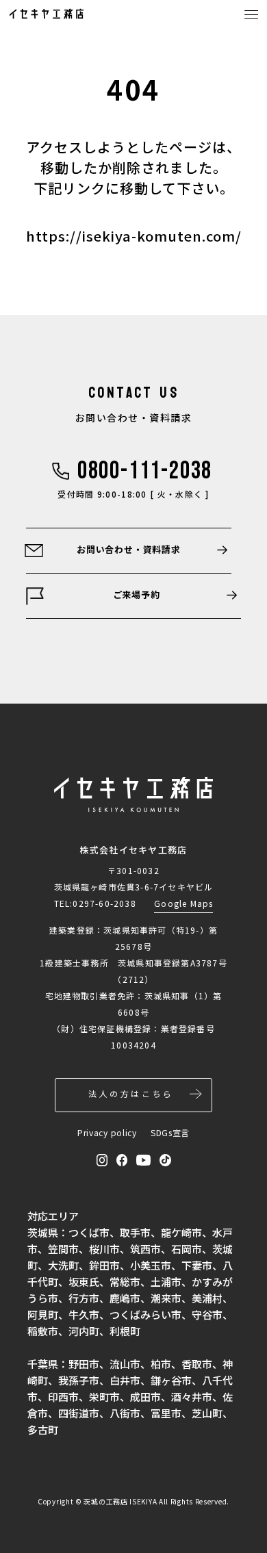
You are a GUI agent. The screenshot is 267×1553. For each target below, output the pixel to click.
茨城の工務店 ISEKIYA (120, 1501)
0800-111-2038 (144, 471)
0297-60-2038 (104, 903)
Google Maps (183, 903)
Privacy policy (107, 1132)
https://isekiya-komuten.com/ (134, 236)
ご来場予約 (136, 594)
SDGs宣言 (170, 1132)
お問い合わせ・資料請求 (129, 549)
